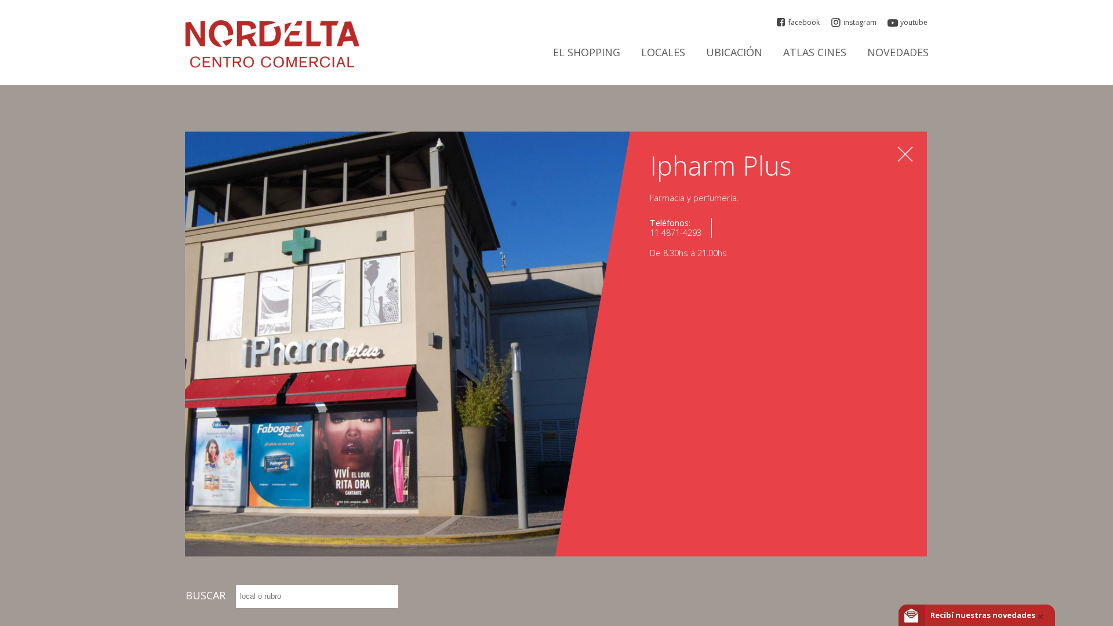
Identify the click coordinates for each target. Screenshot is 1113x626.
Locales (663, 52)
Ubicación (734, 52)
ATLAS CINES (814, 52)
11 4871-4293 (675, 232)
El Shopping (586, 52)
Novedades (898, 52)
